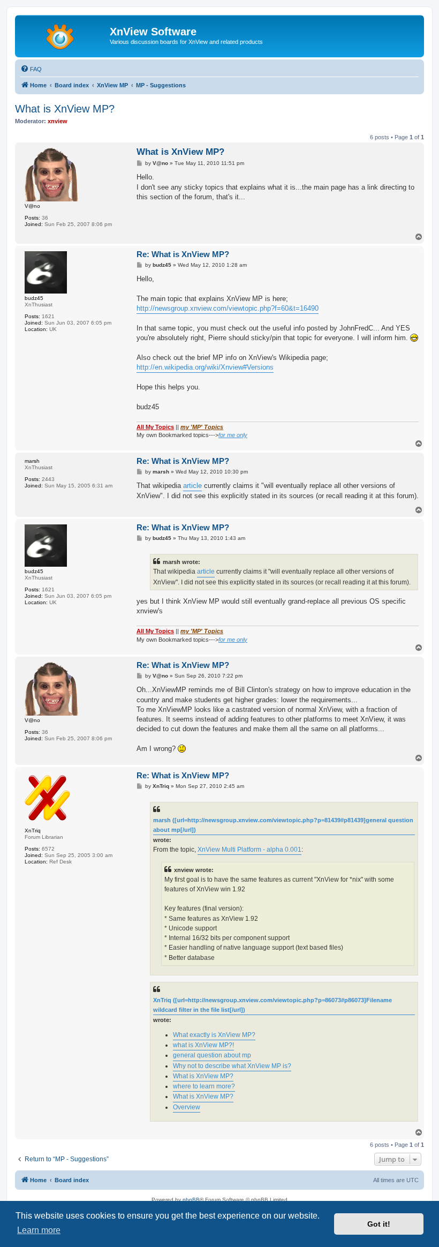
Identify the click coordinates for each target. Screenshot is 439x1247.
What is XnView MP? (65, 109)
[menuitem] (31, 69)
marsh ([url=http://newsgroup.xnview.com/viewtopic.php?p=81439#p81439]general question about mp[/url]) (283, 825)
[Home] (64, 35)
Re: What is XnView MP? (183, 254)
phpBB (191, 1200)
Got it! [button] (378, 1224)
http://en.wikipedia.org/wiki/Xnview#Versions (205, 367)
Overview (186, 1107)
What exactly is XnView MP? (214, 1035)
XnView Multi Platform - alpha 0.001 (249, 849)
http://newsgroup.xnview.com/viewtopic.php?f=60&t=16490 (228, 308)
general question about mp (212, 1055)
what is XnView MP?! (203, 1045)
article (192, 486)
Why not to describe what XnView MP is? (232, 1066)
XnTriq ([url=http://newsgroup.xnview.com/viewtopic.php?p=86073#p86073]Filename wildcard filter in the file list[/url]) (272, 1005)
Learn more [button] (38, 1230)
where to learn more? (204, 1086)
